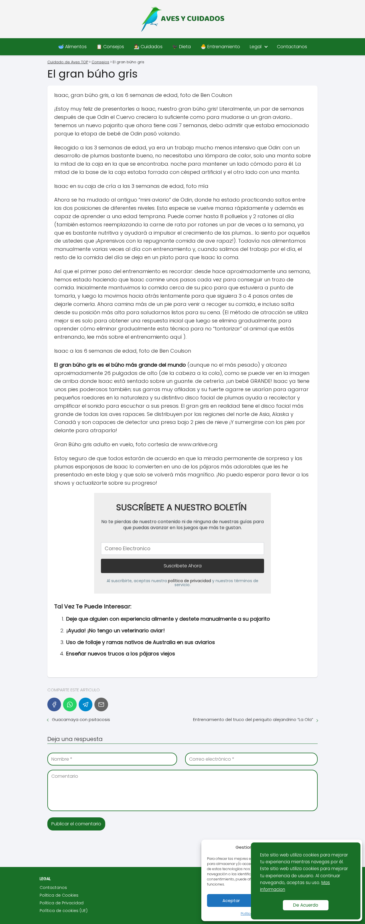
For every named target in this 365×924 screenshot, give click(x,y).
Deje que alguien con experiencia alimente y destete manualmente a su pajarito (168, 618)
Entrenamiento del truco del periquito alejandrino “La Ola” (253, 719)
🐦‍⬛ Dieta (181, 46)
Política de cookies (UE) (64, 910)
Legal (255, 46)
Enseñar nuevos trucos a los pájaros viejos (120, 653)
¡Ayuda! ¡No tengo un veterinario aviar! (115, 630)
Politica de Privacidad (62, 903)
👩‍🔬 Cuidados (148, 46)
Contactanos (292, 46)
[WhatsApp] (70, 704)
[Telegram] (85, 704)
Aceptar (231, 900)
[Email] (101, 704)
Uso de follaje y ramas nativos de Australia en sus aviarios (140, 642)
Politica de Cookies (59, 895)
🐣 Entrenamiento (220, 46)
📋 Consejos (110, 46)
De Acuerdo (305, 905)
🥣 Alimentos (72, 46)
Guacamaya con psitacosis (81, 719)
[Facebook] (54, 704)
